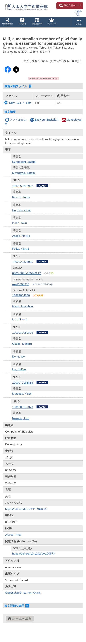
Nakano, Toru (20, 418)
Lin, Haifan (19, 369)
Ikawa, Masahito (22, 306)
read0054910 (20, 284)
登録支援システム (73, 5)
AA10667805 (13, 534)
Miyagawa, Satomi (23, 172)
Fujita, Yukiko (20, 248)
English (78, 11)
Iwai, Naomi (19, 319)
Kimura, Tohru (21, 197)
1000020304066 (22, 261)
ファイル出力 (18, 119)
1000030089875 (22, 332)
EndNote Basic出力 (47, 119)
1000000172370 (22, 407)
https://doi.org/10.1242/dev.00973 (33, 553)
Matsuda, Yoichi (22, 393)
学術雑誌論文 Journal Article (23, 592)
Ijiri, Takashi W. (21, 210)
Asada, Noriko (21, 235)
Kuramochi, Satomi (24, 161)
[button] (7, 22)
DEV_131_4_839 (20, 102)
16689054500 (21, 295)
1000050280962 (22, 186)
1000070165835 (22, 382)
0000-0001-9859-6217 (26, 273)
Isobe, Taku (19, 222)
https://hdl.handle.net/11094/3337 (26, 509)
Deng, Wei (18, 356)
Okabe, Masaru (22, 343)
